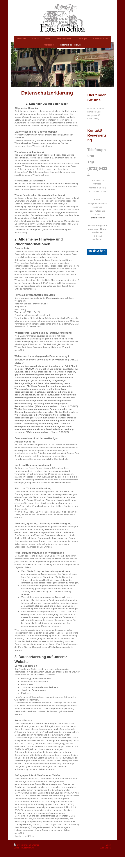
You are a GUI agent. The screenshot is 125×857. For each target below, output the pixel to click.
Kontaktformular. (97, 217)
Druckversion (23, 845)
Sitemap (35, 845)
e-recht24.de (28, 836)
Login (108, 845)
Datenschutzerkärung (24, 847)
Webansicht (105, 847)
